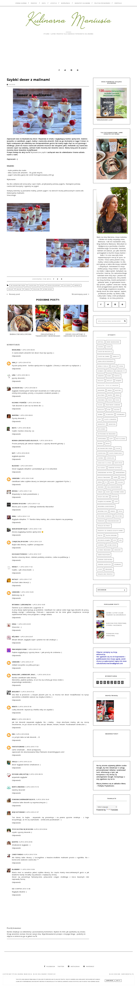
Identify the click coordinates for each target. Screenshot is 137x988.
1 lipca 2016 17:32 (26, 567)
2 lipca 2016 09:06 (22, 734)
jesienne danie (118, 492)
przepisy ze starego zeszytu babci (110, 530)
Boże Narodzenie (113, 342)
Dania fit (116, 356)
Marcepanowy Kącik (19, 529)
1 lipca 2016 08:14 (23, 375)
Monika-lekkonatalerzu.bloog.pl (25, 440)
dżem (100, 482)
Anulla (15, 762)
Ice (13, 889)
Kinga (14, 624)
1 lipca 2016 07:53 (24, 362)
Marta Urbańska (18, 787)
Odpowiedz (16, 356)
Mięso (110, 390)
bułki (108, 443)
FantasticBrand (18, 747)
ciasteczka (32, 285)
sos (120, 540)
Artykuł (101, 342)
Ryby (109, 409)
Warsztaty (101, 424)
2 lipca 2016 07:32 (27, 692)
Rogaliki (101, 409)
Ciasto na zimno (103, 356)
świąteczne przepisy (105, 574)
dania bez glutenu (104, 463)
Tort (99, 419)
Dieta (44, 3)
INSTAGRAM (75, 966)
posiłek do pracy (104, 525)
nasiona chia (102, 511)
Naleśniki (101, 395)
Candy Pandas (17, 854)
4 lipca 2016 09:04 (40, 829)
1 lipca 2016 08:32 (26, 415)
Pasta (110, 400)
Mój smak (15, 637)
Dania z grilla (103, 366)
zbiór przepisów (104, 554)
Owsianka (101, 400)
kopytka (115, 496)
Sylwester (109, 414)
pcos (120, 511)
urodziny (117, 550)
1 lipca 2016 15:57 (34, 554)
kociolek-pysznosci (19, 554)
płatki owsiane (111, 535)
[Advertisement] (68, 53)
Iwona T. (15, 567)
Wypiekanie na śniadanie (107, 434)
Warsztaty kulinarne (82, 3)
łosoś (100, 569)
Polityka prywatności (102, 3)
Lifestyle (53, 3)
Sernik (100, 414)
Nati (13, 453)
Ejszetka (15, 842)
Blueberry (16, 869)
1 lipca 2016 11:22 (33, 504)
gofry (112, 482)
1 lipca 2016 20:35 (24, 624)
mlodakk (15, 466)
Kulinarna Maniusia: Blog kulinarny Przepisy (35, 974)
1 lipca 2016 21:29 (34, 649)
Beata (14, 428)
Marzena (15, 415)
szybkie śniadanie (104, 550)
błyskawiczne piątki (18, 285)
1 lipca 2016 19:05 (38, 605)
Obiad (118, 395)
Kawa (109, 376)
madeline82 (16, 350)
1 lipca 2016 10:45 (27, 478)
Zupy (111, 438)
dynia (123, 477)
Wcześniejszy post (79, 294)
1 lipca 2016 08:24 (33, 403)
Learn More (109, 980)
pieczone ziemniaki (105, 516)
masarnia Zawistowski (106, 506)
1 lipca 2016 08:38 (24, 428)
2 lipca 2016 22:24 (25, 762)
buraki (100, 443)
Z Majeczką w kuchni (20, 541)
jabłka (100, 492)
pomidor (101, 521)
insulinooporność (114, 487)
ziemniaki (117, 564)
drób (115, 477)
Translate (114, 810)
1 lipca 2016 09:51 (26, 466)
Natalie (15, 579)
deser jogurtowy (53, 285)
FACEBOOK (50, 966)
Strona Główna (21, 3)
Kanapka (101, 376)
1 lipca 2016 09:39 (22, 453)
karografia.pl (128, 974)
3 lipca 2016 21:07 (32, 812)
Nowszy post (14, 294)
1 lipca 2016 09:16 (45, 440)
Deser (42, 285)
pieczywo (118, 516)
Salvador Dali (17, 388)
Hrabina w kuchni (19, 504)
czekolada (110, 458)
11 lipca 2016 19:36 (27, 869)
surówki (101, 545)
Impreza (77, 285)
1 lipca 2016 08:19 (30, 388)
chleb (118, 448)
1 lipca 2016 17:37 (25, 579)
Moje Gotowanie (18, 812)
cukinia (100, 458)
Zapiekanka (102, 438)
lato (116, 501)
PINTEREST (90, 966)
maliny (19, 289)
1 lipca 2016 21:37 (27, 662)
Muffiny (118, 390)
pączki (100, 535)
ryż (114, 540)
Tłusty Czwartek (110, 419)
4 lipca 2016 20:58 (25, 842)
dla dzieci (67, 285)
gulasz (120, 482)
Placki (100, 405)
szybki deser (47, 289)
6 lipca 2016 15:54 (30, 854)
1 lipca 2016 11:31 (23, 516)
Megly (14, 719)
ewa (13, 734)
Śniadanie (108, 569)
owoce (27, 289)
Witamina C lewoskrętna (21, 605)
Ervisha (15, 491)
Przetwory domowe (113, 405)
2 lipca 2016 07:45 (24, 707)
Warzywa (112, 424)
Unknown (16, 478)
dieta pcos (118, 463)
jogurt (10, 289)
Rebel (14, 516)
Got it (118, 980)
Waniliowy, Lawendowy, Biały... (24, 675)
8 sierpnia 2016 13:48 (22, 889)
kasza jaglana (103, 496)
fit (106, 482)
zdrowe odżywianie (105, 559)
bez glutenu (120, 438)
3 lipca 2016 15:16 (32, 787)
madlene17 (16, 692)
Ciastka (100, 347)
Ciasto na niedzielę (105, 351)
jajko (108, 492)
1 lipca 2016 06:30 (28, 350)
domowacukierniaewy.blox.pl (23, 799)
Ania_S (14, 362)
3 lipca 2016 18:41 (42, 799)
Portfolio (118, 3)
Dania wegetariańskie (106, 361)
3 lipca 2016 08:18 (36, 774)
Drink (121, 366)
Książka (118, 380)
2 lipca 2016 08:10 (24, 719)
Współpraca (65, 3)
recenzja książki (104, 540)
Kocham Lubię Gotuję (20, 774)
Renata (14, 707)
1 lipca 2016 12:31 (35, 541)
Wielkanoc (102, 429)
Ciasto (108, 347)
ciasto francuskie (115, 453)
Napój (110, 395)
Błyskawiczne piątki (38, 152)
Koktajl (117, 376)
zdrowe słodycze (104, 564)
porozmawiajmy (113, 521)
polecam (36, 289)
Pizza (117, 400)
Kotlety (109, 380)
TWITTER (61, 966)
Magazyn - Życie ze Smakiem (108, 385)
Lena (14, 375)
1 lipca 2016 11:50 (34, 529)
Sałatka (117, 409)
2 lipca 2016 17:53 (32, 747)
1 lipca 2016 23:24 (43, 675)
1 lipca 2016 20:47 (26, 637)
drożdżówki (120, 472)
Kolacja (101, 380)
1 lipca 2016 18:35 (27, 592)
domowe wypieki (115, 467)
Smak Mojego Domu (19, 649)
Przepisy (34, 3)
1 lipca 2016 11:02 (25, 491)
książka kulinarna (104, 501)
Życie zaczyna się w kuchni (22, 829)
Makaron (101, 390)
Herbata (101, 371)
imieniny (101, 487)
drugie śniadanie (104, 477)
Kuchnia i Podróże (19, 403)
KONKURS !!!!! (120, 371)
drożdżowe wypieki (105, 472)
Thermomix (121, 414)
